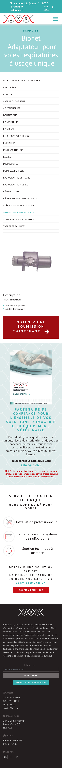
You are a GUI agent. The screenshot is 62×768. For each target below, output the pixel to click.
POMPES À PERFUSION (14, 170)
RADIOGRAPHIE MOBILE (15, 184)
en (53, 6)
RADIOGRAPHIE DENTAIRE (16, 177)
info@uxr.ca (30, 3)
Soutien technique (31, 590)
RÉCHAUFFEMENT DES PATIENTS (20, 198)
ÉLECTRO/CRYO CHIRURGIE (17, 136)
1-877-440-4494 (45, 7)
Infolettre (29, 665)
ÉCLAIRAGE (9, 129)
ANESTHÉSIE (9, 87)
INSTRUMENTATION (13, 149)
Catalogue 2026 (31, 465)
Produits (31, 30)
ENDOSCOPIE (10, 142)
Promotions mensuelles (31, 682)
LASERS (7, 156)
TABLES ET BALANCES (14, 226)
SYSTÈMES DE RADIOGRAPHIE (18, 219)
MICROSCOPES (10, 163)
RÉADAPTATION (11, 191)
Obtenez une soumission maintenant (29, 326)
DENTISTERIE (10, 115)
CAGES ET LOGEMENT (14, 101)
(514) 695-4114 (11, 701)
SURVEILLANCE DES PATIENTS (18, 212)
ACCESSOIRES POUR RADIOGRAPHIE (21, 80)
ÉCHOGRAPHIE (10, 122)
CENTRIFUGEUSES (12, 108)
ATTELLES (8, 94)
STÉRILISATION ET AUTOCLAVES (19, 205)
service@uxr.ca (31, 582)
